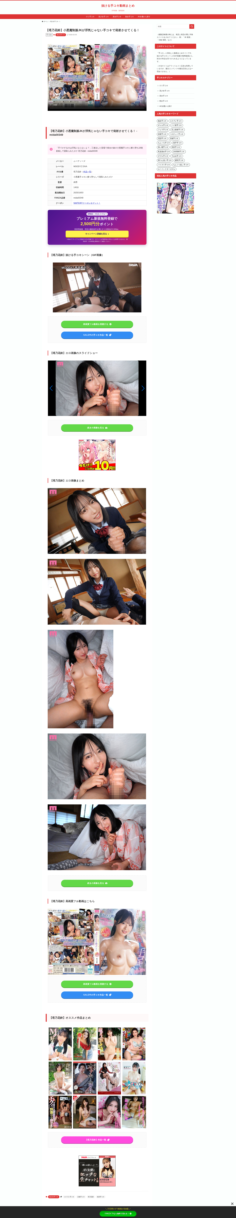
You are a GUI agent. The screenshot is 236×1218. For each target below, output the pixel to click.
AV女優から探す (165, 106)
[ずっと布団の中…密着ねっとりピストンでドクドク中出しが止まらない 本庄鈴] (109, 1128)
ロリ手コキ (163, 86)
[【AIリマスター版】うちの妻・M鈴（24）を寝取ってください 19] (85, 1128)
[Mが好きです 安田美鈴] (60, 1060)
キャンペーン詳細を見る (97, 233)
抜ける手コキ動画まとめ (118, 5)
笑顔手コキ (100, 1197)
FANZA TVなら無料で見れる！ (117, 1213)
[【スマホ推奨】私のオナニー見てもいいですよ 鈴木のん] (134, 1128)
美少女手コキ (61, 34)
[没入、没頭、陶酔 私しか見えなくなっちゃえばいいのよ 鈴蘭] (109, 1094)
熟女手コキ (163, 101)
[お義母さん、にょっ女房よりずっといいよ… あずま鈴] (134, 1060)
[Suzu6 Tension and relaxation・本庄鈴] (85, 1060)
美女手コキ (163, 96)
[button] (143, 388)
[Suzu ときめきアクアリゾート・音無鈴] (60, 1094)
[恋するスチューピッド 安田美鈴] (109, 1060)
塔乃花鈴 (91, 1197)
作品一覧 (87, 172)
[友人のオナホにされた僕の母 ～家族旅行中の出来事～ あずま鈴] (85, 1094)
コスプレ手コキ (69, 1197)
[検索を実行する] (191, 26)
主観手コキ (81, 1197)
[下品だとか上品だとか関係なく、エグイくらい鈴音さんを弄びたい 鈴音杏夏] (60, 1128)
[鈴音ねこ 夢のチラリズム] (134, 1094)
